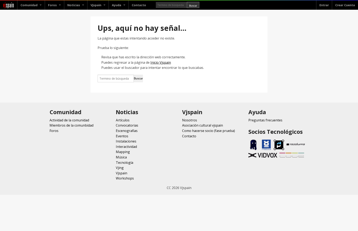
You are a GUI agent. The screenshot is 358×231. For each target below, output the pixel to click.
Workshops (125, 178)
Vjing (120, 167)
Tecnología (124, 162)
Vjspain (121, 173)
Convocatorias (127, 125)
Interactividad (126, 146)
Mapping (123, 152)
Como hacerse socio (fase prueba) (208, 130)
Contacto (139, 5)
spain (8, 5)
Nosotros (189, 120)
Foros (52, 5)
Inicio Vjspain (160, 62)
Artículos (122, 120)
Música (121, 157)
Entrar (324, 5)
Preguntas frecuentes (265, 120)
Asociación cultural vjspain (202, 125)
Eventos (122, 136)
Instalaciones (126, 141)
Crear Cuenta (345, 5)
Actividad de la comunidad (69, 120)
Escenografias (127, 130)
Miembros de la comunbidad (71, 125)
